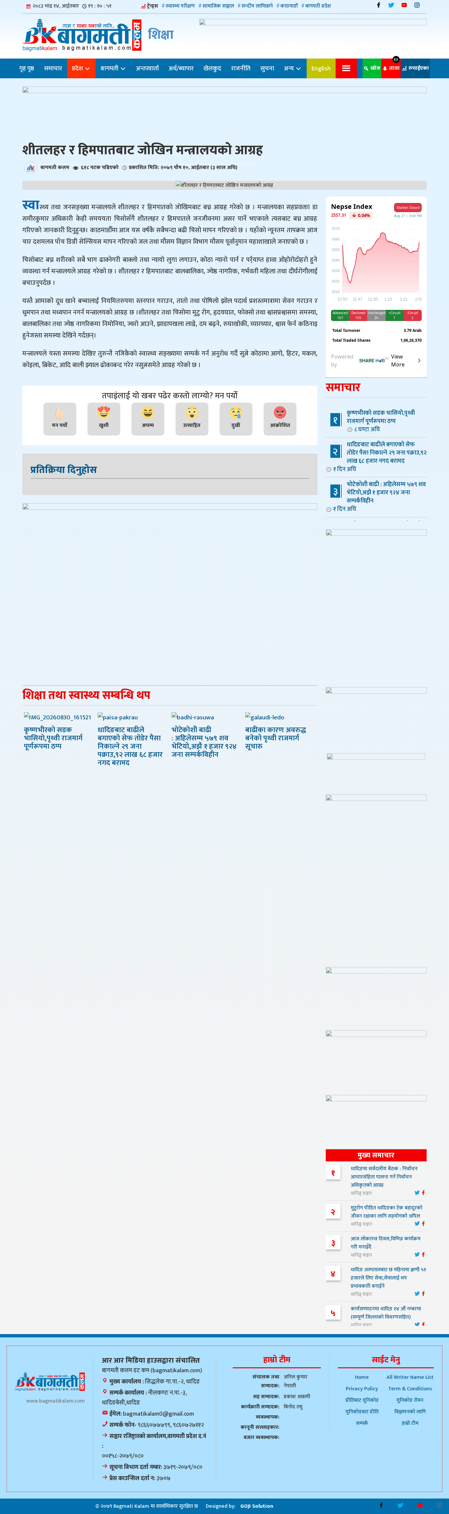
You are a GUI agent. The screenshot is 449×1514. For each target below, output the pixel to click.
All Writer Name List (410, 1377)
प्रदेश (78, 68)
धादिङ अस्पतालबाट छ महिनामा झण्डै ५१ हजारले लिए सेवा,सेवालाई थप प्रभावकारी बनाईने (388, 1278)
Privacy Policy (362, 1388)
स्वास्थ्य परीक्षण (180, 6)
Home (362, 1377)
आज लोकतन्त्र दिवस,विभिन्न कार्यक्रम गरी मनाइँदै (385, 1243)
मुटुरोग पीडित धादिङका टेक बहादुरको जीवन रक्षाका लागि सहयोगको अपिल (386, 1212)
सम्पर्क (362, 1423)
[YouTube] (404, 5)
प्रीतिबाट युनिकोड (362, 1400)
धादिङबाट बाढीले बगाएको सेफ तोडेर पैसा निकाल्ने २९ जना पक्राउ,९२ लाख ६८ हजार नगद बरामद (380, 457)
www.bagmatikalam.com (55, 1401)
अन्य (289, 68)
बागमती (110, 68)
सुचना (267, 68)
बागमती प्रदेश (318, 6)
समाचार (53, 68)
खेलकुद (212, 68)
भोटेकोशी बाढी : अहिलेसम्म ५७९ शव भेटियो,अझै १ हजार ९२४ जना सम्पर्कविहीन (379, 496)
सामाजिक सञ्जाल (218, 6)
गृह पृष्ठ (26, 68)
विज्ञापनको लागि (410, 1411)
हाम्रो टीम (410, 1423)
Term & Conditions (410, 1388)
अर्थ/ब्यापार (181, 68)
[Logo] (50, 1381)
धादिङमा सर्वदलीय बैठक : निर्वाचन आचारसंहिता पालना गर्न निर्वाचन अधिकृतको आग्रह (384, 1177)
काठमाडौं (289, 6)
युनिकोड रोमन (409, 1400)
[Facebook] (378, 5)
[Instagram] (417, 5)
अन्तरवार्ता (147, 68)
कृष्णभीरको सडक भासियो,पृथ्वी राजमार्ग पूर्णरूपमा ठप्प (381, 421)
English (321, 68)
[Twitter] (391, 5)
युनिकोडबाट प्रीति (362, 1411)
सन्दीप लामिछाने (257, 6)
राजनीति (240, 68)
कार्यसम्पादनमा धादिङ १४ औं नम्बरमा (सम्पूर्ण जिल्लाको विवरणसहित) (386, 1313)
